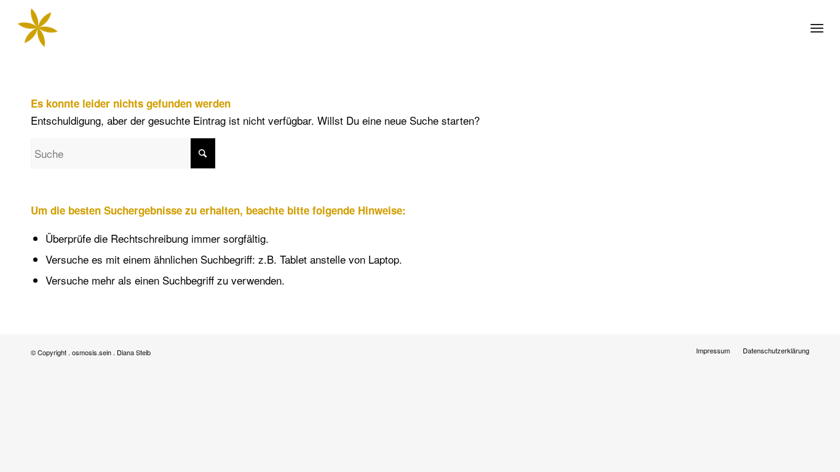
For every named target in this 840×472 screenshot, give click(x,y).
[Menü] (816, 27)
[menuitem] (816, 27)
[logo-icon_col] (38, 27)
